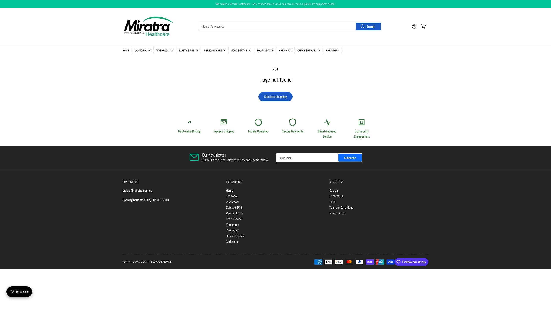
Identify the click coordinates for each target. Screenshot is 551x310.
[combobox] (290, 26)
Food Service (239, 50)
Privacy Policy (337, 213)
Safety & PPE (187, 50)
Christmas (332, 50)
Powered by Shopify (161, 262)
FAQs (332, 202)
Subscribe (350, 158)
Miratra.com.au (141, 262)
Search (371, 26)
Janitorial (141, 50)
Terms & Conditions (341, 207)
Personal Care (213, 50)
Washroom (162, 50)
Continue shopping (275, 97)
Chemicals (285, 50)
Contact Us (336, 196)
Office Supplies (307, 50)
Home (126, 50)
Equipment (263, 50)
